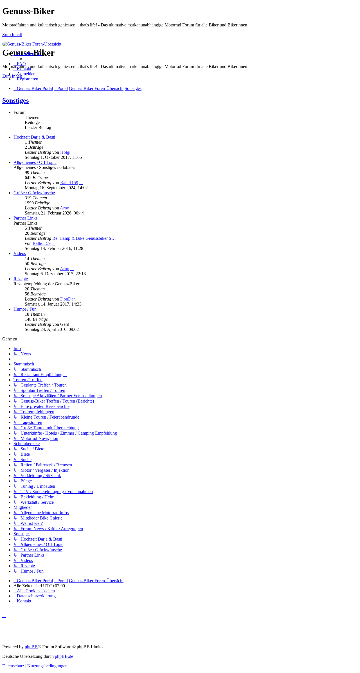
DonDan (68, 299)
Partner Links (25, 218)
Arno (64, 207)
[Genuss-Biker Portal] (31, 44)
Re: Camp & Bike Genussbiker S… (84, 238)
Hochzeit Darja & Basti (34, 137)
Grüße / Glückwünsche (34, 192)
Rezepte (21, 278)
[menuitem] (20, 63)
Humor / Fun (25, 309)
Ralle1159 (69, 182)
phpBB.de (64, 656)
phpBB (31, 646)
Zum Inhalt (12, 34)
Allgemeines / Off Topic (35, 162)
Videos (20, 253)
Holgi (65, 152)
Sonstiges (15, 100)
